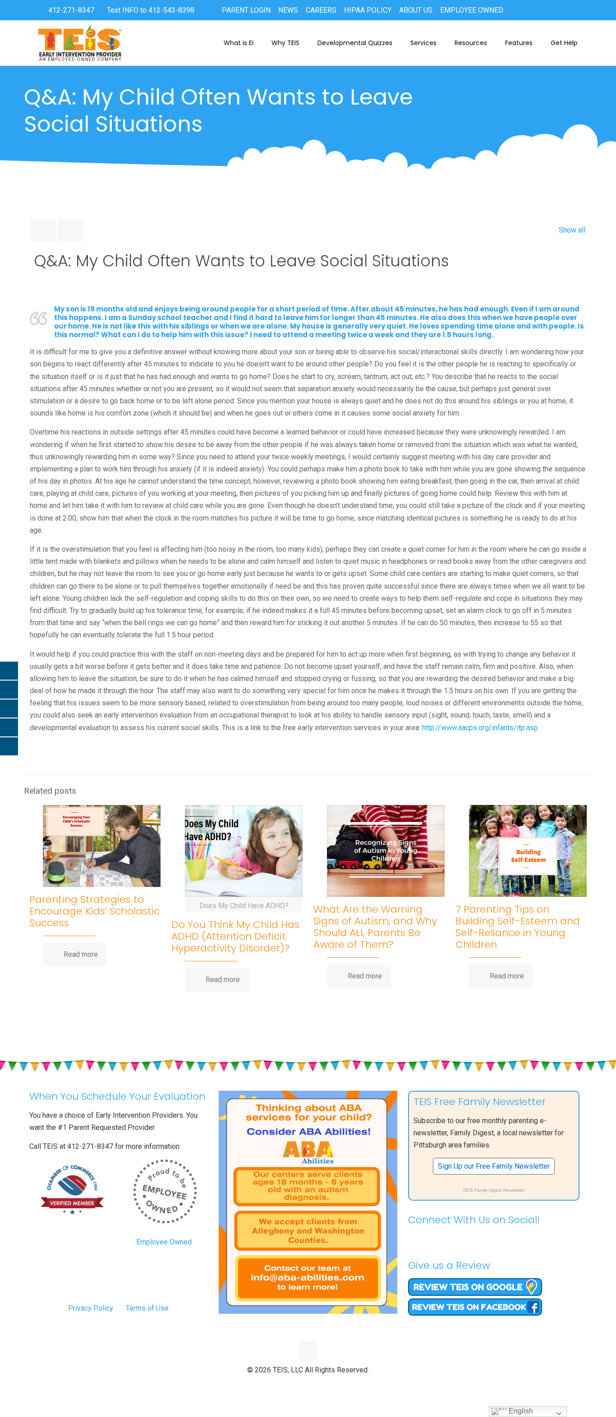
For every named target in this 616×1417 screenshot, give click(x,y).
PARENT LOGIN (246, 10)
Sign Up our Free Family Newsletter (494, 1166)
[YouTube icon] (308, 1385)
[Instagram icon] (327, 1385)
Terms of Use (147, 1308)
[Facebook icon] (289, 1385)
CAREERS (321, 10)
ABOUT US (415, 10)
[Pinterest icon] (317, 1385)
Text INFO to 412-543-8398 (150, 10)
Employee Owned (164, 1242)
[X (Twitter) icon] (298, 1385)
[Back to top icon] (308, 1350)
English (520, 1411)
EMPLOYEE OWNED (471, 10)
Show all (572, 230)
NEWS (288, 10)
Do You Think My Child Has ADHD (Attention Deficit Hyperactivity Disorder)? (235, 936)
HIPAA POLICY (367, 10)
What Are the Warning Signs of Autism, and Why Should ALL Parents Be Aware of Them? (375, 926)
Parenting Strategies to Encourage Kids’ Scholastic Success (94, 911)
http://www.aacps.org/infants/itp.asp (480, 727)
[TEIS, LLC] (80, 42)
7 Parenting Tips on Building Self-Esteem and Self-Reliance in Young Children (517, 926)
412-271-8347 (70, 10)
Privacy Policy (90, 1308)
